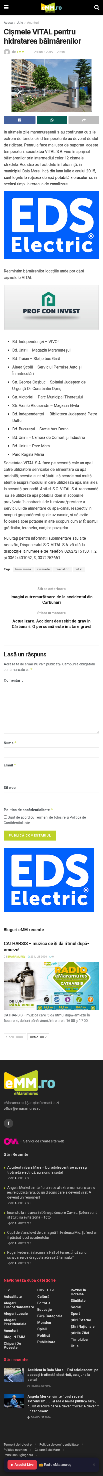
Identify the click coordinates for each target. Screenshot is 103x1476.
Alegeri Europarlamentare (19, 1305)
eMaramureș (16, 956)
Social (76, 1307)
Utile (20, 22)
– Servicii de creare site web (41, 1141)
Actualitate (13, 1297)
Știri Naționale (82, 1327)
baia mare (23, 569)
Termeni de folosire (18, 1444)
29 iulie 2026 (38, 956)
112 (7, 1290)
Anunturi (33, 22)
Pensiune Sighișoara (18, 1455)
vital (79, 569)
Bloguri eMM (14, 1337)
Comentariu (14, 680)
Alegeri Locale (16, 1314)
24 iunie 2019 (43, 52)
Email (10, 765)
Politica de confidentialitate (28, 809)
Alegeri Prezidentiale (15, 1322)
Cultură (43, 1297)
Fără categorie (49, 1316)
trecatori (63, 569)
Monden (44, 1323)
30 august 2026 (21, 1178)
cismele (43, 569)
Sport (75, 1314)
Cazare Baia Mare (47, 1450)
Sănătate (78, 1301)
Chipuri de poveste (12, 1346)
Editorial (44, 1303)
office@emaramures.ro (22, 1108)
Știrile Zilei (80, 1333)
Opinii (42, 1329)
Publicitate (46, 1342)
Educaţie (44, 1310)
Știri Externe (81, 1320)
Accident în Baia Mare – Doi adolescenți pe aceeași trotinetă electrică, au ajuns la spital (63, 1375)
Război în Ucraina (78, 1292)
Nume (10, 742)
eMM (20, 52)
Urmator (37, 1037)
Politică (43, 1336)
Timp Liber (80, 1340)
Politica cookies (15, 1450)
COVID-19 (45, 1290)
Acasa (8, 22)
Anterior (15, 1037)
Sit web (10, 788)
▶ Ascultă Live (22, 1465)
